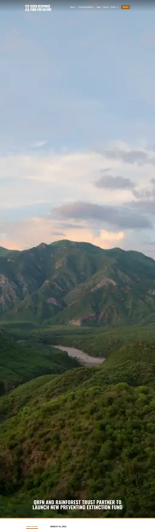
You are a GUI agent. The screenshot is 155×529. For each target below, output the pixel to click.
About (72, 7)
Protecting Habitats (85, 7)
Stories (113, 7)
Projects (106, 7)
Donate (125, 7)
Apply (99, 7)
